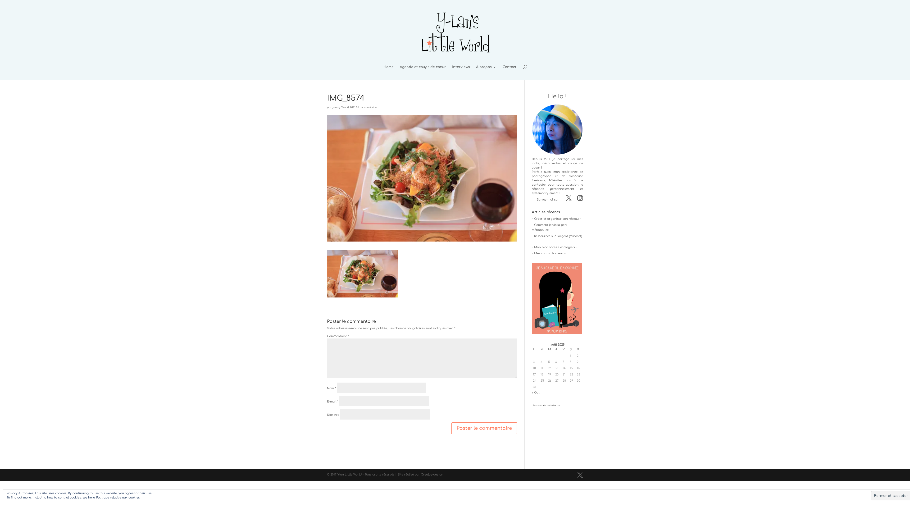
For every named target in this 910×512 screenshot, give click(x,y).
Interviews (461, 67)
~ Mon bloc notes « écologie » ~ (554, 247)
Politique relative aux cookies (118, 497)
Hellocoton (556, 405)
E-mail (332, 401)
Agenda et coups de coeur (423, 67)
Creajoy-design (432, 474)
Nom (331, 388)
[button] (362, 273)
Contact (509, 67)
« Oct (536, 392)
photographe (541, 176)
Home (388, 67)
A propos (484, 67)
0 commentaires (367, 107)
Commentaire (338, 336)
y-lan (335, 107)
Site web (333, 414)
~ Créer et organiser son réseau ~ (556, 218)
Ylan (545, 405)
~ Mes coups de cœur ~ (549, 253)
